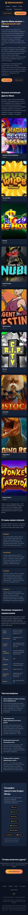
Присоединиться (20, 13)
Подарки (14, 6)
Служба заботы (18, 9)
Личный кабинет (7, 13)
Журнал (8, 6)
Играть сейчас (7, 80)
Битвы (20, 6)
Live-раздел (9, 9)
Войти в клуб (18, 80)
